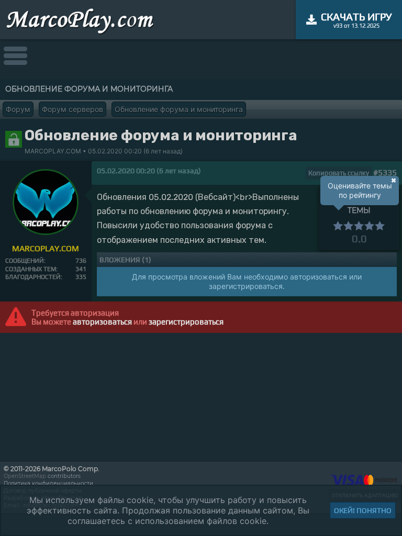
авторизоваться (102, 321)
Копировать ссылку (338, 173)
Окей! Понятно (363, 510)
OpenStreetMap (25, 476)
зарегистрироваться (186, 321)
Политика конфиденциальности (48, 483)
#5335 (385, 172)
